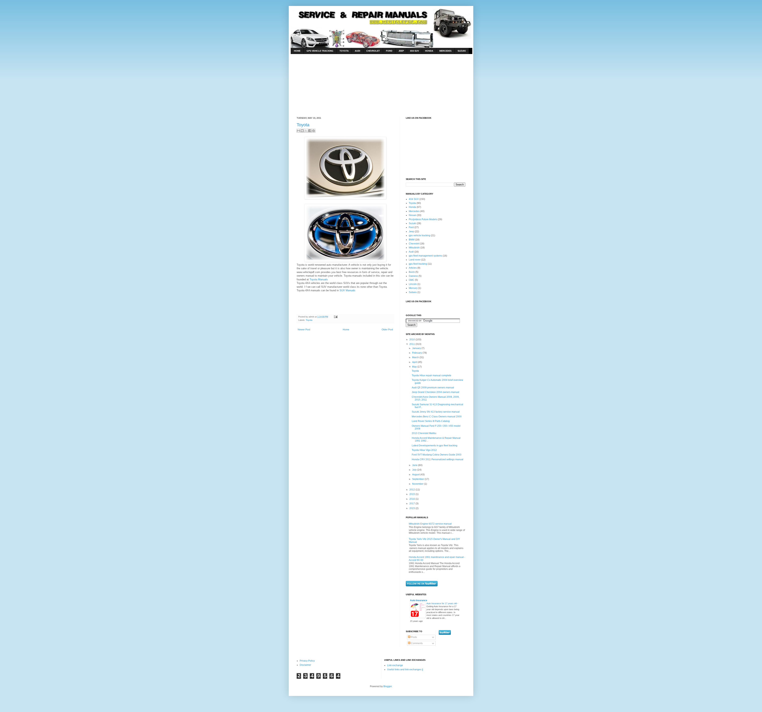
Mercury (413, 288)
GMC (411, 280)
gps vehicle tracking (419, 235)
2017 (412, 503)
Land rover (414, 259)
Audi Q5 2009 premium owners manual (433, 387)
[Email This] (298, 131)
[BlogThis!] (302, 131)
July (414, 469)
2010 (412, 339)
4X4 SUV (414, 199)
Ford (411, 227)
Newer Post (304, 329)
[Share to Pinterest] (314, 131)
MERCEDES (445, 51)
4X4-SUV (414, 51)
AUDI (357, 51)
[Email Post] (335, 316)
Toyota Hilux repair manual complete (431, 375)
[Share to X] (306, 131)
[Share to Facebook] (310, 131)
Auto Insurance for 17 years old (441, 603)
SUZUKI (462, 51)
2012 (412, 489)
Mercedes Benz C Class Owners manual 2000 (437, 416)
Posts (413, 637)
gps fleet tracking (418, 263)
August (416, 474)
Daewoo (413, 276)
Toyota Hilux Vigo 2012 (424, 450)
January (416, 348)
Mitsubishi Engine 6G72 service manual (430, 523)
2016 (412, 499)
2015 (412, 494)
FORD (389, 51)
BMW (412, 239)
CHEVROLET (373, 51)
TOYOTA (344, 51)
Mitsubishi (414, 247)
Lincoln (413, 284)
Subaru (413, 292)
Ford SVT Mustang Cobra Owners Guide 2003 (436, 454)
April (415, 362)
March (415, 357)
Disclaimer (305, 665)
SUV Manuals (347, 290)
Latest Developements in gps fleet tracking (434, 445)
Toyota (303, 124)
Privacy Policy (307, 660)
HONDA (429, 51)
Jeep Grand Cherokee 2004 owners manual (435, 392)
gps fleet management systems (425, 255)
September (418, 479)
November (418, 483)
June (415, 465)
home (297, 51)
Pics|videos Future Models (423, 219)
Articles (413, 267)
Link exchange (395, 665)
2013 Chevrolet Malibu (424, 433)
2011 (412, 344)
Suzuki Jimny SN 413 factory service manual (436, 411)
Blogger (387, 686)
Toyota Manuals (319, 279)
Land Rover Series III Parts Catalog (431, 421)
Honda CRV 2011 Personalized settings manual (437, 459)
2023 (412, 508)
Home (346, 329)
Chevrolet (414, 243)
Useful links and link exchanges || (405, 669)
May (414, 366)
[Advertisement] (330, 82)
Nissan (412, 215)
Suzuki (412, 223)
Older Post (387, 329)
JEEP (401, 51)
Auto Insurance (418, 600)
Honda (412, 207)
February (417, 352)
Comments (416, 643)
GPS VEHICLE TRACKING (320, 51)
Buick (412, 272)
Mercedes (414, 211)
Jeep (411, 231)
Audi (411, 251)
